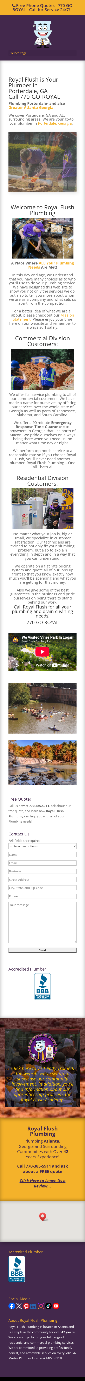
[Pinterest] (26, 1308)
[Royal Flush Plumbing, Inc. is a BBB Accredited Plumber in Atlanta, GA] (42, 986)
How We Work (42, 175)
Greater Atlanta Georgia (30, 107)
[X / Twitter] (19, 1308)
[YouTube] (56, 1308)
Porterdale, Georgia (55, 123)
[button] (44, 1217)
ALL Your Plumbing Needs (51, 265)
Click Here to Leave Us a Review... (43, 1183)
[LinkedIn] (33, 1308)
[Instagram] (41, 1308)
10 (58, 186)
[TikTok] (48, 1308)
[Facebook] (11, 1308)
